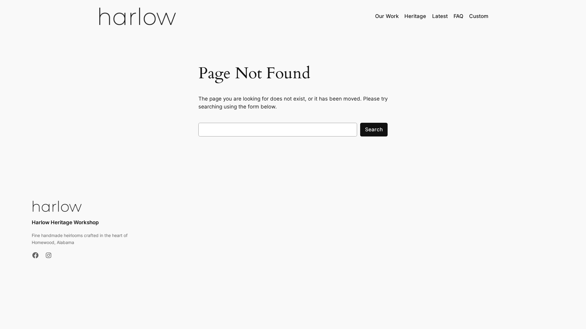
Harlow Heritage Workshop (65, 222)
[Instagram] (48, 255)
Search (374, 129)
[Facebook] (35, 255)
